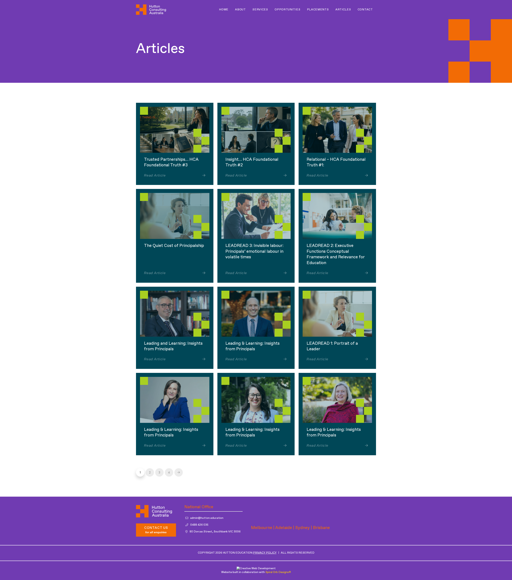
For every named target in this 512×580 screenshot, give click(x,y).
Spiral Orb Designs (278, 572)
